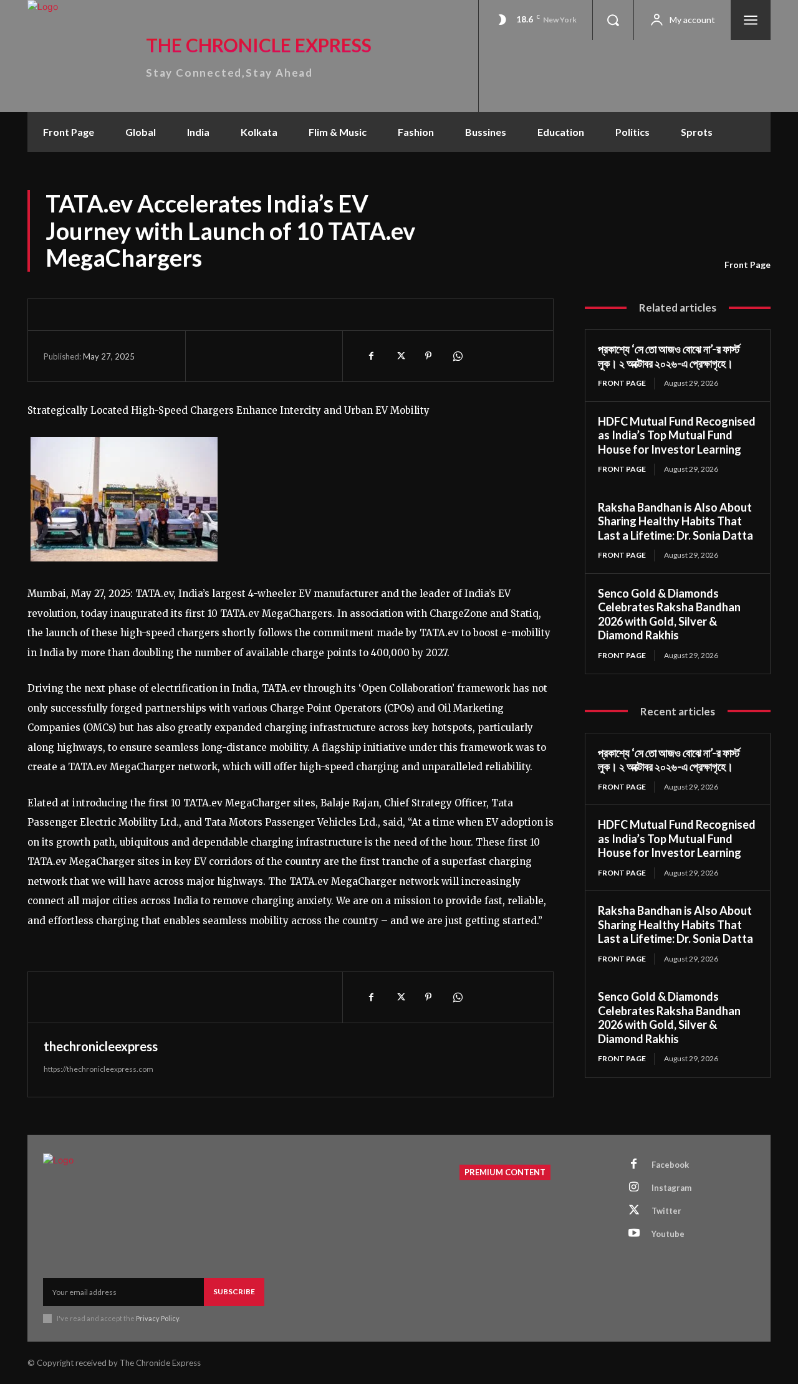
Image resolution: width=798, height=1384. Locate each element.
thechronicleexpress (101, 1046)
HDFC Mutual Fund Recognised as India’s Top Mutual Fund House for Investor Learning (677, 435)
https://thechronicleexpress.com (98, 1069)
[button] (613, 20)
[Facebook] (370, 355)
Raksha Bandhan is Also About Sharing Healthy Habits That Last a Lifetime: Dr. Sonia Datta (675, 521)
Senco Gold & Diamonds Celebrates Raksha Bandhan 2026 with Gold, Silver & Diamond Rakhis (669, 614)
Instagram (671, 1188)
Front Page (747, 264)
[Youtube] (634, 1234)
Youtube (668, 1234)
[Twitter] (399, 355)
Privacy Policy (157, 1318)
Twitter (666, 1211)
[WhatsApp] (457, 355)
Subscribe (234, 1291)
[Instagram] (634, 1187)
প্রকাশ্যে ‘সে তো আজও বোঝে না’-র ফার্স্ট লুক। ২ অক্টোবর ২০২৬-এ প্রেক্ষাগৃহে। (669, 356)
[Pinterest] (428, 355)
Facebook (670, 1165)
